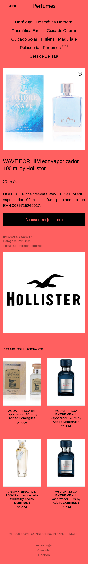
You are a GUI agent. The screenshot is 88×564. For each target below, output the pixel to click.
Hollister (23, 245)
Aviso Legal (44, 545)
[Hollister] (44, 293)
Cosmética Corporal (54, 22)
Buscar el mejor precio (44, 220)
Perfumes (52, 47)
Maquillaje (67, 39)
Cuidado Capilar (62, 30)
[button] (80, 73)
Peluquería (29, 47)
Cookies (44, 555)
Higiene (48, 39)
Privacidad (44, 550)
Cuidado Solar (24, 39)
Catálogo (24, 22)
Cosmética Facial (27, 30)
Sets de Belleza (44, 56)
